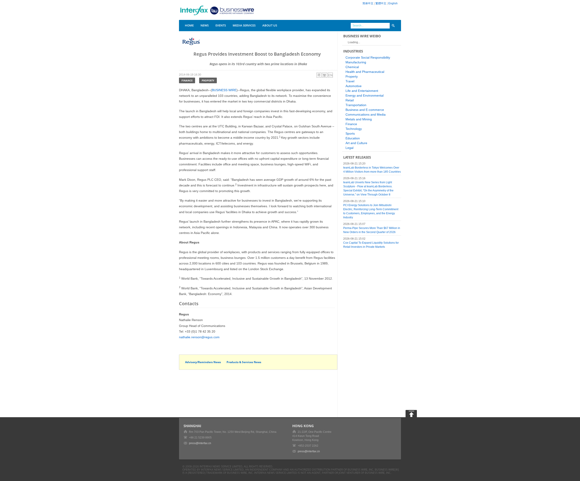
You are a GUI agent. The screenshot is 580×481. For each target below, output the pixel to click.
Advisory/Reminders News (203, 362)
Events (220, 25)
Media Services (244, 25)
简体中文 (367, 3)
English (393, 3)
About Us (269, 25)
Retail (350, 100)
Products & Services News (244, 362)
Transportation (356, 105)
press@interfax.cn (200, 443)
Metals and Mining (359, 119)
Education (353, 138)
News (205, 25)
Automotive (354, 86)
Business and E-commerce (365, 110)
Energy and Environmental (365, 95)
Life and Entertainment (362, 91)
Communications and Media (366, 114)
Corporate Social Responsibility (368, 57)
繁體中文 (380, 3)
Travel (350, 81)
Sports (350, 133)
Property (208, 80)
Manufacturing (356, 62)
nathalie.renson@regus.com (199, 337)
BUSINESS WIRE (224, 90)
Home (189, 25)
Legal (349, 148)
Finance (187, 80)
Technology (354, 129)
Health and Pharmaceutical (365, 72)
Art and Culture (356, 143)
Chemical (352, 67)
